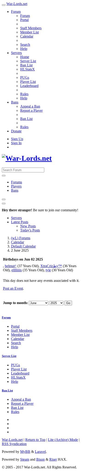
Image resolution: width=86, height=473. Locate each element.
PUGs (24, 77)
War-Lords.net (16, 4)
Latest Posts (19, 222)
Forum (16, 12)
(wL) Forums (20, 238)
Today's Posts (30, 230)
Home (24, 57)
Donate (16, 131)
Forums (16, 182)
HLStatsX (27, 69)
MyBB (25, 452)
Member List (29, 32)
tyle (48, 270)
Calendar (26, 36)
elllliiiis (16, 270)
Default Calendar (23, 246)
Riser (53, 459)
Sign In (16, 143)
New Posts (28, 226)
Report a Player (31, 110)
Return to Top (35, 440)
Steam (24, 459)
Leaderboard (29, 86)
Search (25, 44)
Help (23, 49)
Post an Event (13, 288)
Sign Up (17, 139)
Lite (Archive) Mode (63, 440)
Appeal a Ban (30, 106)
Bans (14, 102)
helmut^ (11, 266)
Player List (28, 82)
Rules (24, 94)
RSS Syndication (14, 444)
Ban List (26, 65)
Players (16, 186)
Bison (40, 459)
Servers (16, 53)
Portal (24, 20)
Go (68, 303)
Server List (28, 61)
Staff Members (31, 28)
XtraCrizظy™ (51, 266)
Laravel (40, 452)
